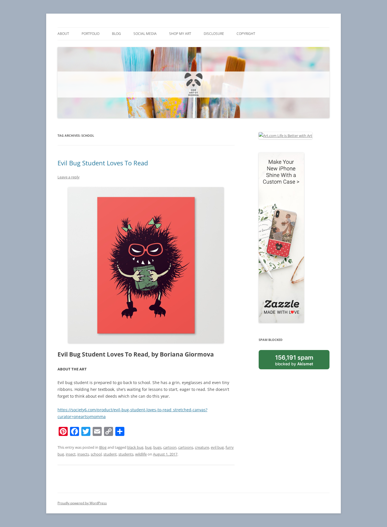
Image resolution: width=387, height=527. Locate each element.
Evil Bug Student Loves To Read (103, 163)
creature (202, 447)
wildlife (141, 454)
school (96, 454)
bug (148, 447)
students (125, 454)
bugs (157, 447)
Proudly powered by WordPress (82, 503)
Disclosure (214, 33)
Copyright (246, 33)
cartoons (185, 447)
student (110, 454)
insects (83, 454)
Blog (116, 33)
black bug (135, 447)
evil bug (217, 447)
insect (71, 454)
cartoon (170, 447)
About (63, 33)
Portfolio (90, 33)
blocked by (294, 360)
